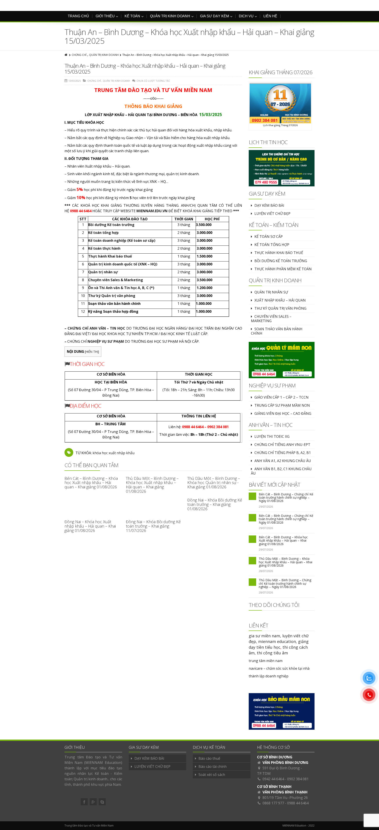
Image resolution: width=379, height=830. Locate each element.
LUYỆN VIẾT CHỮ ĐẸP (272, 213)
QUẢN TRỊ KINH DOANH (170, 16)
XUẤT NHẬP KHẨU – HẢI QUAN (280, 300)
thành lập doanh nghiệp (268, 676)
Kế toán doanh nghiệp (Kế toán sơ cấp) (121, 240)
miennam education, (277, 641)
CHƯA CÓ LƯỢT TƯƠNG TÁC (153, 80)
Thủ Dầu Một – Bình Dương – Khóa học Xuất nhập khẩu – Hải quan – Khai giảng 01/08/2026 (152, 485)
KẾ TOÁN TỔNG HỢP (271, 244)
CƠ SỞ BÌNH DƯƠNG (274, 757)
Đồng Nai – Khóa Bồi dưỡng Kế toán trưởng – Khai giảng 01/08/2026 (214, 504)
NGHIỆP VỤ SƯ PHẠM (106, 341)
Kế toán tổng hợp (103, 232)
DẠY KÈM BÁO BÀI (269, 205)
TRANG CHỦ (78, 16)
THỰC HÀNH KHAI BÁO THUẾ (278, 252)
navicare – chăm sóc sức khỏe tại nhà (279, 668)
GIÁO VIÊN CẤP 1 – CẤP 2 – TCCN (281, 397)
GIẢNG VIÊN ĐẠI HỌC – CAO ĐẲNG (282, 413)
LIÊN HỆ (270, 16)
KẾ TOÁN (132, 16)
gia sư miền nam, (265, 635)
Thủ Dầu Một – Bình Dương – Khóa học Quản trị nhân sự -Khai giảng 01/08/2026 (213, 483)
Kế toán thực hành (104, 248)
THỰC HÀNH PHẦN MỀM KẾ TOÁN (283, 269)
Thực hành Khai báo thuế (110, 256)
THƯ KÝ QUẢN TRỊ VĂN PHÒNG (280, 308)
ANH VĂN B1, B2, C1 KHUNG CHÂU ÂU (281, 471)
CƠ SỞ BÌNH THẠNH (274, 786)
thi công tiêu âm (272, 652)
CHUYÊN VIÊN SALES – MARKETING (271, 318)
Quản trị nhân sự (103, 272)
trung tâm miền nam (265, 660)
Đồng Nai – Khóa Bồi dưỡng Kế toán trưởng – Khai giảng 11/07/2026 (153, 526)
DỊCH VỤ (246, 16)
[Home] (66, 55)
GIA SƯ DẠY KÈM (214, 16)
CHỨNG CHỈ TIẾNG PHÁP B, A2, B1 (282, 452)
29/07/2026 (266, 507)
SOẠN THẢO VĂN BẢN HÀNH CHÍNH (276, 331)
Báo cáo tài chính (212, 766)
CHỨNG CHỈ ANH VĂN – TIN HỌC (96, 328)
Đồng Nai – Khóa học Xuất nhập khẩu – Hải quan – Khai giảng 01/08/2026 (90, 526)
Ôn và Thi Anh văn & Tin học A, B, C (118, 287)
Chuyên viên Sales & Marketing (115, 279)
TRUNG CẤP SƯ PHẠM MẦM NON (282, 405)
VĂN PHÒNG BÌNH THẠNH (285, 792)
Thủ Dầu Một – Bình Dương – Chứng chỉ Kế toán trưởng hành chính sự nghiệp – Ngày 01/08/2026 (285, 583)
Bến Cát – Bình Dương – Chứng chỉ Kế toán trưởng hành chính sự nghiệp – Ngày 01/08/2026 (286, 497)
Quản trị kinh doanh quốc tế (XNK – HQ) (122, 264)
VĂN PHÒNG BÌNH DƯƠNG (285, 762)
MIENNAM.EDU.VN (152, 210)
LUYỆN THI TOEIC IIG (272, 436)
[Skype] (102, 801)
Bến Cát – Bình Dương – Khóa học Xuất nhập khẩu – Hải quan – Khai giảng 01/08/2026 (91, 483)
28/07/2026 (266, 571)
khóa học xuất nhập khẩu (113, 452)
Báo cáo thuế (209, 758)
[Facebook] (84, 801)
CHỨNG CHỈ (79, 55)
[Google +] (93, 801)
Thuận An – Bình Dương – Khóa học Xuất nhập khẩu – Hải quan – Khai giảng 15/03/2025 (144, 68)
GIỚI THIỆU (105, 16)
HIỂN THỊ (92, 352)
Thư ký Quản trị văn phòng (111, 295)
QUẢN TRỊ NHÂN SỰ (271, 292)
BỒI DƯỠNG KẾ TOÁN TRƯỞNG (280, 260)
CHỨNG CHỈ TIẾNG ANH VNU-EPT (282, 444)
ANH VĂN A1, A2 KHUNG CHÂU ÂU (282, 460)
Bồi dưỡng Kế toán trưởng (111, 224)
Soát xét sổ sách (211, 774)
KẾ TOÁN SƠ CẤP (268, 236)
